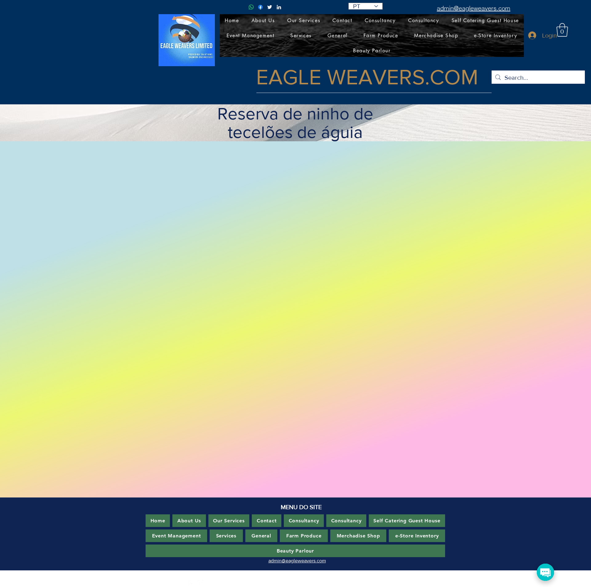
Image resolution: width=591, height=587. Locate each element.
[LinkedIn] (279, 7)
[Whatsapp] (251, 7)
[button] (562, 30)
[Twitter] (270, 7)
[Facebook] (260, 7)
